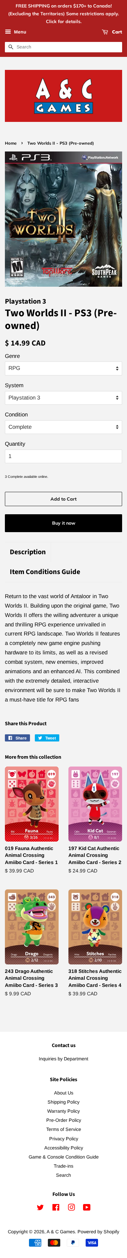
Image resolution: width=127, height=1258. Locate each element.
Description (28, 552)
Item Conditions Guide (45, 572)
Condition (16, 415)
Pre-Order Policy (63, 1120)
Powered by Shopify (98, 1231)
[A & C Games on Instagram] (71, 1208)
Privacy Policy (63, 1138)
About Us (63, 1092)
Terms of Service (63, 1129)
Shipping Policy (63, 1102)
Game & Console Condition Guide (64, 1157)
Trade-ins (63, 1166)
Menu (19, 32)
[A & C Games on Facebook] (56, 1208)
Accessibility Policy (63, 1147)
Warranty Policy (63, 1111)
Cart (116, 32)
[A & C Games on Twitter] (40, 1208)
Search (63, 1175)
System (14, 385)
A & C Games (61, 1231)
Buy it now (63, 523)
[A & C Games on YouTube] (87, 1208)
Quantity (15, 444)
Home (11, 143)
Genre (12, 356)
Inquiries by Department (63, 1058)
